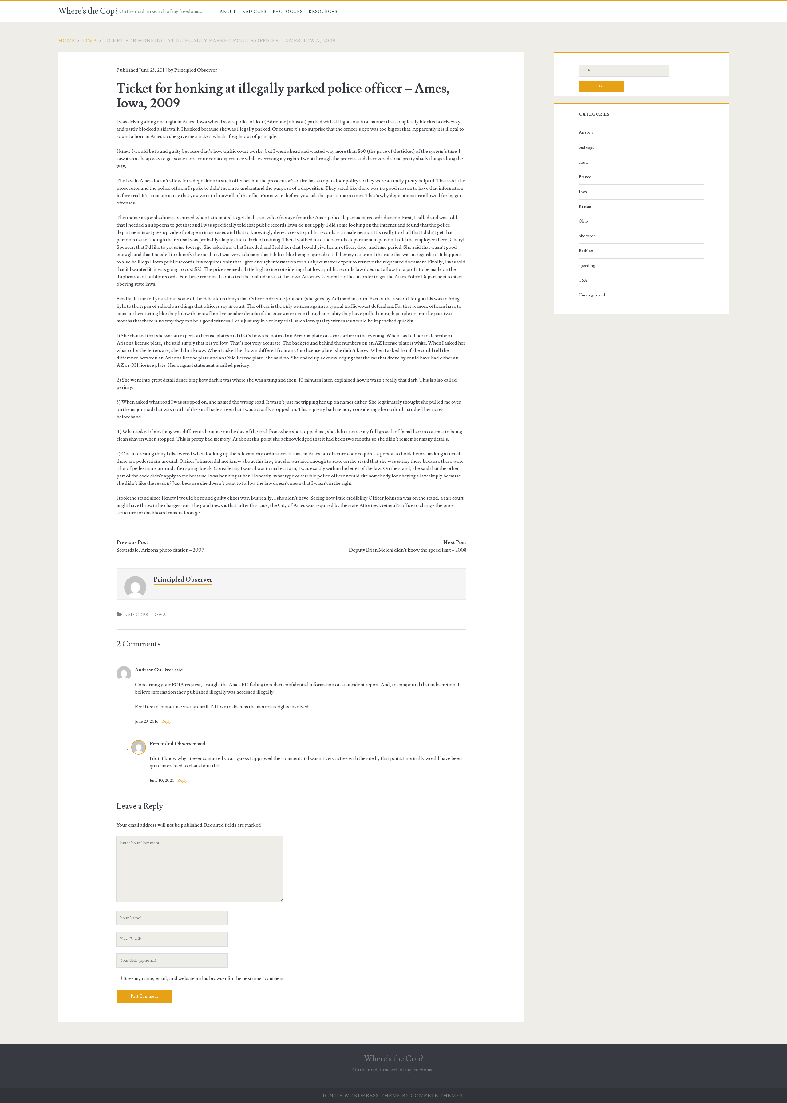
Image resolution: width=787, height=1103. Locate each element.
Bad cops (254, 11)
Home (67, 41)
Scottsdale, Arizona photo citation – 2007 (160, 550)
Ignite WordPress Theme (362, 1096)
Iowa (89, 41)
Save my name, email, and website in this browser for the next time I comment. (204, 978)
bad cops (136, 614)
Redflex (586, 250)
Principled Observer (195, 70)
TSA (583, 280)
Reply (166, 721)
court (583, 162)
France (585, 177)
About (228, 11)
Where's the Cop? (88, 11)
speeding (587, 265)
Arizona (586, 132)
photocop (587, 236)
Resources (323, 11)
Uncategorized (592, 295)
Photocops (288, 11)
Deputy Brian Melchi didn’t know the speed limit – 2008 (407, 550)
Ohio (583, 221)
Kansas (585, 206)
